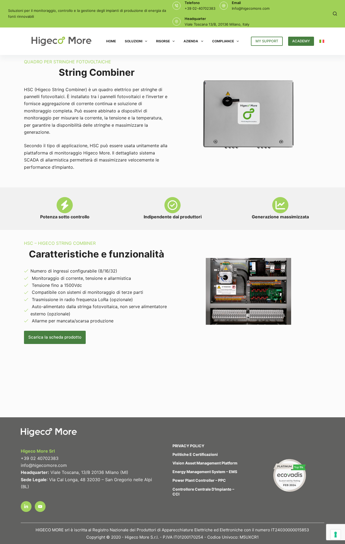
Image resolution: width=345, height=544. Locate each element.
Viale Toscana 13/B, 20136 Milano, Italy (217, 24)
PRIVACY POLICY (188, 445)
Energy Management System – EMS (204, 471)
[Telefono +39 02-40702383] (176, 6)
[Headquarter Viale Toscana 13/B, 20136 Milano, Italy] (176, 22)
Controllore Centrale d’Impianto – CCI (203, 491)
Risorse (163, 41)
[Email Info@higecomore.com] (224, 6)
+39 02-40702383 (200, 8)
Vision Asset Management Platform (204, 463)
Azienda (191, 41)
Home (111, 41)
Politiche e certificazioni (195, 454)
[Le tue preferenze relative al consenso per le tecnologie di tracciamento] (335, 534)
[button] (321, 41)
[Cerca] (335, 14)
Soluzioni (133, 41)
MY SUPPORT (267, 41)
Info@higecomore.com (251, 8)
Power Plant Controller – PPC (199, 480)
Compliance (223, 41)
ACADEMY (301, 41)
